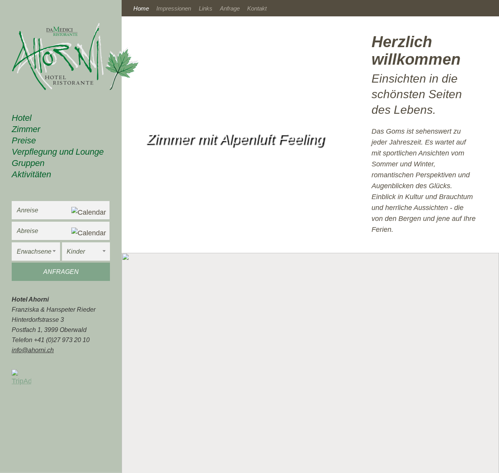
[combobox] (36, 251)
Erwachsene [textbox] (34, 251)
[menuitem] (61, 119)
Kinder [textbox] (76, 251)
